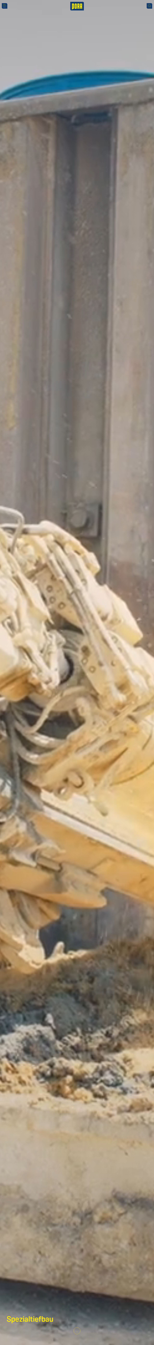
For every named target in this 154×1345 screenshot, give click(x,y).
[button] (4, 6)
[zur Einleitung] (77, 1330)
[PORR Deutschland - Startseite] (77, 6)
